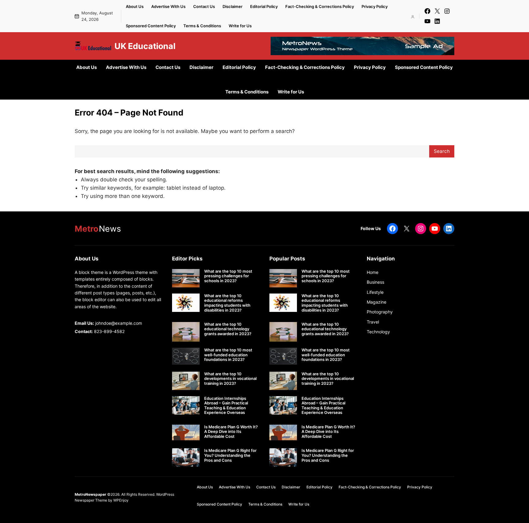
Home (372, 272)
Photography (380, 311)
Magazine (376, 302)
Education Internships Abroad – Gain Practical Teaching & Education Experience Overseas (226, 405)
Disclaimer (232, 6)
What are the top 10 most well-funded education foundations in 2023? (228, 355)
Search (442, 151)
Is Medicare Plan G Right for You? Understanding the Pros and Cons (230, 455)
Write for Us (240, 25)
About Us (135, 6)
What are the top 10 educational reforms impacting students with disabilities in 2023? (227, 303)
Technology (378, 331)
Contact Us (204, 6)
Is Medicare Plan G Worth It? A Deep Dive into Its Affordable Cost (231, 432)
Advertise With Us (168, 6)
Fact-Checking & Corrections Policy (319, 6)
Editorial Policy (264, 6)
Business (375, 282)
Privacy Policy (375, 6)
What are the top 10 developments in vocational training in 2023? (230, 379)
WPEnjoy (121, 500)
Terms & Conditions (202, 25)
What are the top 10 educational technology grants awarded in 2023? (227, 329)
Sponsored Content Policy (151, 25)
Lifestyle (375, 292)
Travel (373, 321)
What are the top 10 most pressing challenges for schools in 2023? (228, 276)
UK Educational (144, 46)
